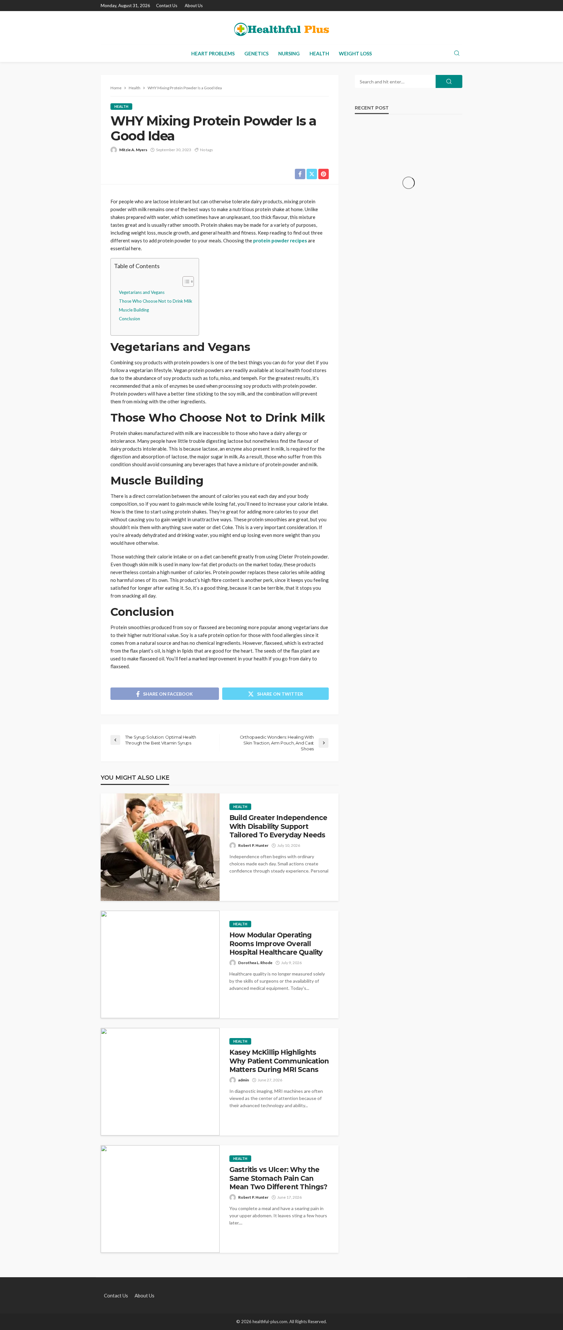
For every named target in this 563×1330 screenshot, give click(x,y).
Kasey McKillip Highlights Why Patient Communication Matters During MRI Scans (279, 1061)
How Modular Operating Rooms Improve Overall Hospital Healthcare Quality (276, 943)
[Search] (456, 53)
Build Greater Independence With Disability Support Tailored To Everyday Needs (278, 826)
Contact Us (166, 5)
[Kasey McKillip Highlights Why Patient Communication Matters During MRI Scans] (160, 1081)
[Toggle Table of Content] (185, 281)
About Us (194, 5)
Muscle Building (134, 309)
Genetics (256, 53)
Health (319, 53)
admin (243, 1079)
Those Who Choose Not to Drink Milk (155, 301)
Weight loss (355, 53)
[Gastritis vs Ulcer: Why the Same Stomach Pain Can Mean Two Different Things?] (160, 1199)
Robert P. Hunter (253, 845)
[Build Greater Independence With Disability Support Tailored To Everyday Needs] (160, 847)
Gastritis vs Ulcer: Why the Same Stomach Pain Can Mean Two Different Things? (278, 1178)
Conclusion (129, 318)
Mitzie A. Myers (133, 149)
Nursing (289, 53)
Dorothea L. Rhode (255, 962)
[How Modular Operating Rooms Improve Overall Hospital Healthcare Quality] (160, 964)
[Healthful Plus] (281, 28)
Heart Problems (213, 53)
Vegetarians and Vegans (142, 292)
